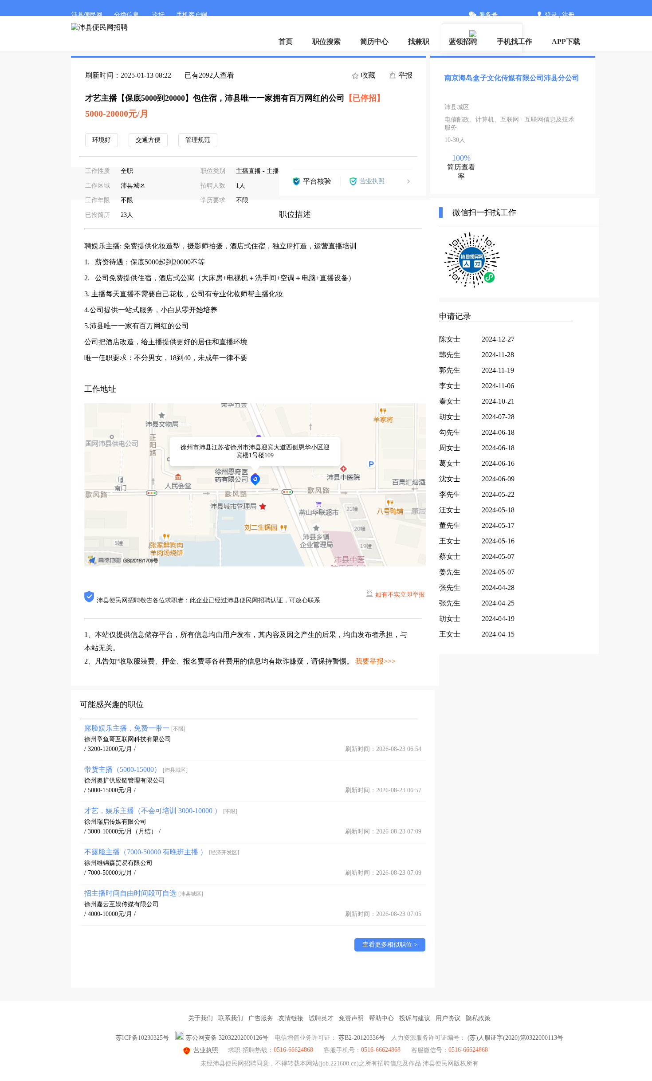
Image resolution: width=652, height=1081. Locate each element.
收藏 (367, 75)
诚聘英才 (321, 1018)
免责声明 (351, 1018)
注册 (568, 15)
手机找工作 (514, 41)
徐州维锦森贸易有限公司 (118, 863)
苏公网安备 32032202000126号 (227, 1037)
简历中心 (374, 41)
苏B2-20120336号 (361, 1037)
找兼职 (418, 41)
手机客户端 (191, 15)
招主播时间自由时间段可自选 (143, 893)
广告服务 (260, 1018)
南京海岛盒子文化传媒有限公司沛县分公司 (511, 78)
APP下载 (566, 41)
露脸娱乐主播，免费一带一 (134, 728)
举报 (404, 75)
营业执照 (205, 1050)
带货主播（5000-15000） (136, 769)
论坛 (158, 15)
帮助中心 (381, 1018)
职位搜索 (326, 41)
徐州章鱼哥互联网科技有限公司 (127, 739)
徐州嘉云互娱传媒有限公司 (121, 904)
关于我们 (200, 1018)
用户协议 (448, 1018)
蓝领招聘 (463, 41)
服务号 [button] (488, 15)
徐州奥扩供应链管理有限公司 (124, 780)
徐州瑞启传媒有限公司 (115, 821)
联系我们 (230, 1018)
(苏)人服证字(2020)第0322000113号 (515, 1037)
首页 (286, 41)
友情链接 (291, 1018)
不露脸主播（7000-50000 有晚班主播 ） (161, 852)
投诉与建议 (414, 1018)
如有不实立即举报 (400, 594)
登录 (551, 15)
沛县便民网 (86, 15)
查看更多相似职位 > (389, 944)
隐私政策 (478, 1018)
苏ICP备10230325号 (142, 1037)
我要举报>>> (375, 661)
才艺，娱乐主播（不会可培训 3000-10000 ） (160, 810)
